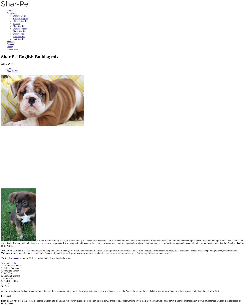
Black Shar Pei (19, 31)
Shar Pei (16, 23)
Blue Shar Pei (19, 26)
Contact (10, 44)
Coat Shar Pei (19, 39)
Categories (11, 13)
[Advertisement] (123, 157)
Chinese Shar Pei (20, 21)
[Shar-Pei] (15, 6)
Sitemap (10, 41)
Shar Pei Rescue (20, 28)
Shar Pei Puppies (20, 18)
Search (10, 47)
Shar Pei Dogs (19, 16)
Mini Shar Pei (19, 36)
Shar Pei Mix (18, 34)
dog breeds (14, 258)
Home (9, 10)
